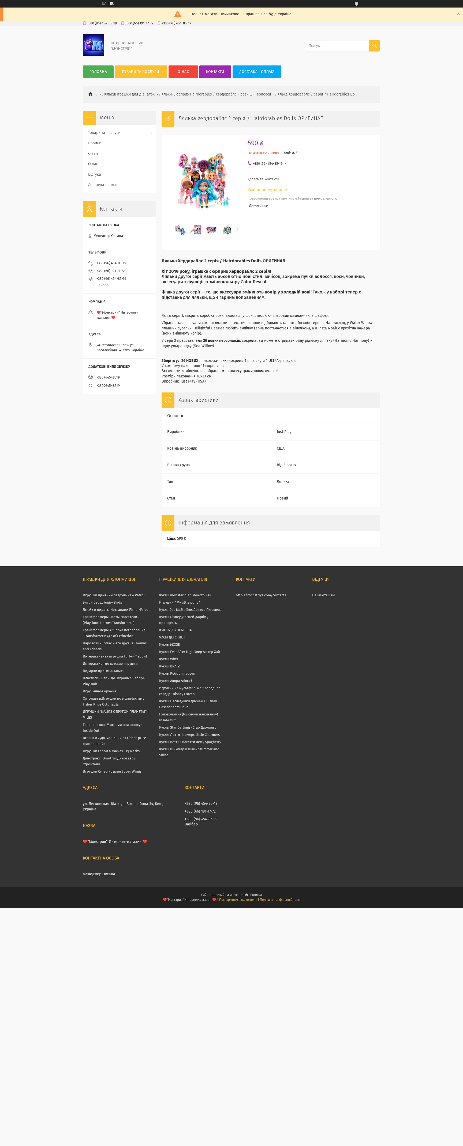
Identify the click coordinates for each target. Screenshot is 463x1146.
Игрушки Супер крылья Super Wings (112, 771)
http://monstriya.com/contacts (261, 595)
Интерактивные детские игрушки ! (111, 664)
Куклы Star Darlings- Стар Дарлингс (187, 727)
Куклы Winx (168, 659)
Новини (94, 143)
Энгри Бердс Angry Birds (102, 602)
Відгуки (94, 175)
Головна (98, 72)
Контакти (215, 72)
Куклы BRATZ (169, 666)
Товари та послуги (140, 72)
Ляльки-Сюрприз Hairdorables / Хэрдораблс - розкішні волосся (215, 94)
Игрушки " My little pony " (179, 602)
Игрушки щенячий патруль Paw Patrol (114, 595)
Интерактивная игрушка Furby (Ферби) (115, 656)
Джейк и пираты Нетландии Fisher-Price (115, 610)
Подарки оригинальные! (103, 671)
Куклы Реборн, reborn (177, 673)
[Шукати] (374, 46)
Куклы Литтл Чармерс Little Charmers (189, 735)
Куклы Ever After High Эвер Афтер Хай (189, 652)
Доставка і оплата (257, 72)
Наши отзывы (323, 595)
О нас (183, 72)
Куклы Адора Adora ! (175, 681)
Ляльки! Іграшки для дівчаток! (128, 94)
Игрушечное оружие (99, 691)
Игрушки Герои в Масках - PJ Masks (111, 751)
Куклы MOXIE (169, 645)
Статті (93, 154)
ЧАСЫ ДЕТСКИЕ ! (172, 637)
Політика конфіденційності (280, 900)
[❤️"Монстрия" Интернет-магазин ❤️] (93, 55)
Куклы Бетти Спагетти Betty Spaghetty (190, 742)
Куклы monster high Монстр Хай (185, 595)
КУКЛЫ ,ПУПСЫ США (175, 630)
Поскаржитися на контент (238, 900)
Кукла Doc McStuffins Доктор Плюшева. (190, 610)
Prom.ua (256, 895)
